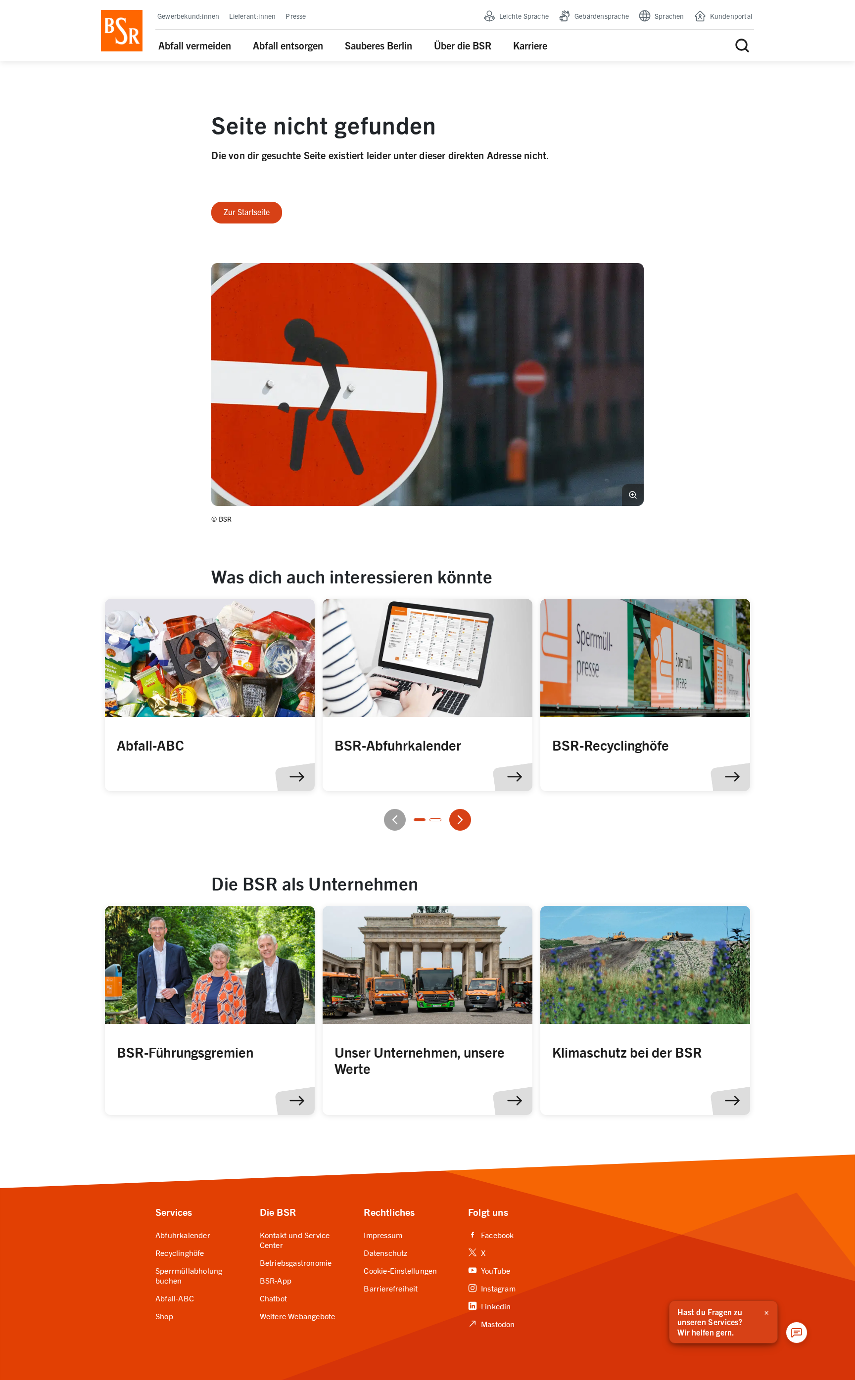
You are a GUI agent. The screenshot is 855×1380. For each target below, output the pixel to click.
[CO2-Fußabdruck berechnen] (427, 695)
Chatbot (273, 1298)
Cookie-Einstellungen (400, 1270)
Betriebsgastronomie (296, 1262)
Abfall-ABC (174, 1298)
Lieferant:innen (252, 15)
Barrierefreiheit (391, 1288)
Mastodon (491, 1324)
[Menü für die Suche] (742, 45)
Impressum (383, 1235)
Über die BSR (462, 45)
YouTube (489, 1270)
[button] (427, 384)
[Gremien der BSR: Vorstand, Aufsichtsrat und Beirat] (210, 1010)
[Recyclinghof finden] (645, 695)
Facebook (491, 1235)
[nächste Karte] (460, 820)
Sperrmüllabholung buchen (188, 1275)
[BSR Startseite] (121, 30)
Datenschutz (385, 1252)
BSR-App (275, 1280)
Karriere (530, 45)
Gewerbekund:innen (188, 15)
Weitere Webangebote (297, 1316)
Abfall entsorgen (288, 45)
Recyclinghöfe (179, 1252)
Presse (295, 15)
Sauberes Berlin (378, 45)
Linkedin (489, 1306)
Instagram (492, 1288)
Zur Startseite (247, 212)
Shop (164, 1316)
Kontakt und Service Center (295, 1239)
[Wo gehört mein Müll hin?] (210, 695)
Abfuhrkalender (182, 1235)
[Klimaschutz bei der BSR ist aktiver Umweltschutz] (645, 1010)
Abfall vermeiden (194, 45)
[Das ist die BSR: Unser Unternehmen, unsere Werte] (427, 1010)
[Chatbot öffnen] (797, 1332)
